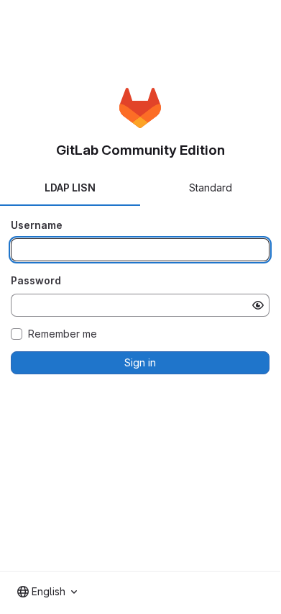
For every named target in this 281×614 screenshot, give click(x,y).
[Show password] (258, 305)
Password (36, 280)
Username (37, 225)
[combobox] (47, 591)
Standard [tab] (210, 187)
